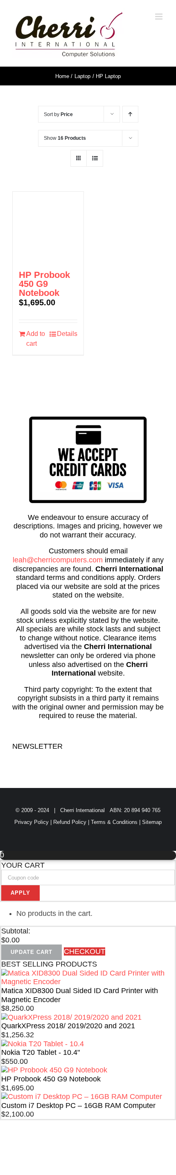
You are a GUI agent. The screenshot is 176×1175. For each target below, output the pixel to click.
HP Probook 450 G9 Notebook (44, 284)
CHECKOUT (84, 951)
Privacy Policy (31, 822)
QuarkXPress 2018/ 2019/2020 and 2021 (68, 1026)
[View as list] (95, 158)
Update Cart (31, 952)
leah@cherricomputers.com (58, 560)
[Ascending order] (130, 114)
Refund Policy (69, 822)
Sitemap (152, 822)
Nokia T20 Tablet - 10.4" (40, 1052)
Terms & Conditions (114, 822)
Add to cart (35, 338)
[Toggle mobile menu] (159, 16)
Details (67, 333)
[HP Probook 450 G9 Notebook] (48, 227)
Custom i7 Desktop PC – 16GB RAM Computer (78, 1105)
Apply (20, 893)
